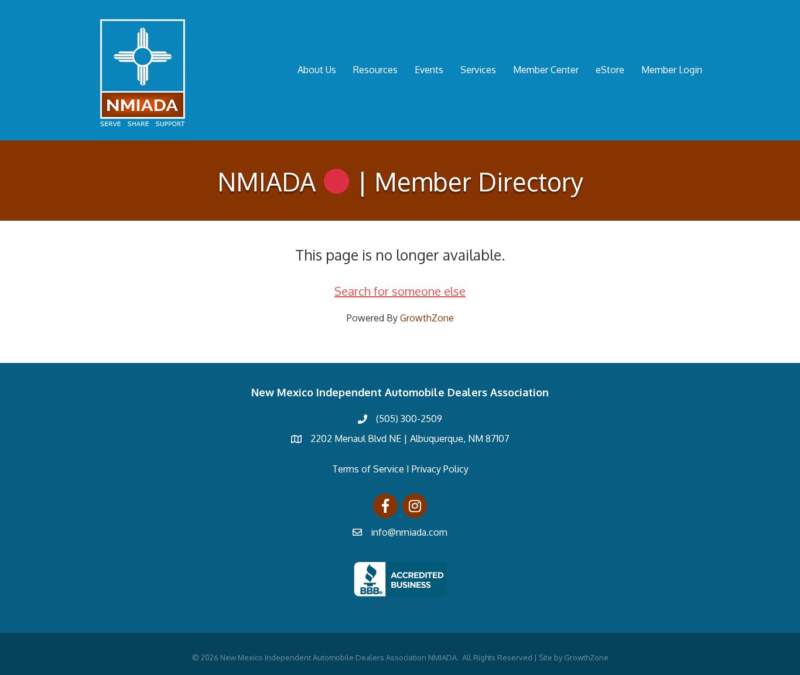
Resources (375, 70)
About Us (317, 70)
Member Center (546, 70)
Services (478, 70)
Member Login (671, 70)
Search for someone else (400, 291)
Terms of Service (368, 469)
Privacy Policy (440, 469)
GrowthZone (427, 318)
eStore (610, 70)
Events (429, 70)
